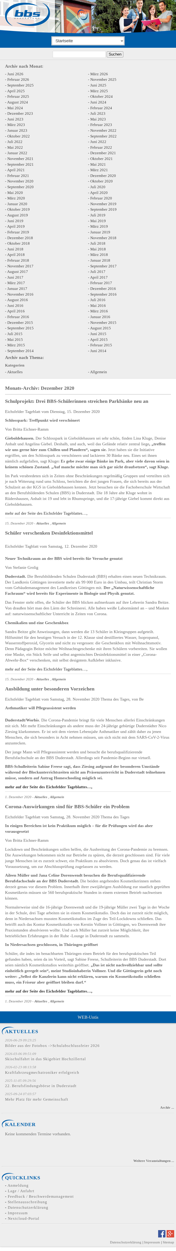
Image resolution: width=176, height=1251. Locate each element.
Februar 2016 (18, 317)
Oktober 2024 (101, 96)
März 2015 (16, 345)
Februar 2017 (101, 283)
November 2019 (103, 204)
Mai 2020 (15, 193)
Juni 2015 (98, 334)
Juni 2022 (98, 142)
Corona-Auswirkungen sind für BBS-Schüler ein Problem (67, 806)
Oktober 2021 (101, 159)
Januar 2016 (100, 317)
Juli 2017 (97, 271)
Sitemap (168, 1242)
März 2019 (99, 226)
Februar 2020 (101, 198)
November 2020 (20, 181)
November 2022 (103, 130)
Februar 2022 (101, 147)
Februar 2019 (18, 232)
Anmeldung (18, 1185)
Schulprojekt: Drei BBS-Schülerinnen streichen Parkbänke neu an (76, 401)
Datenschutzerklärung (28, 1207)
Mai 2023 (98, 119)
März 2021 (99, 170)
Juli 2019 (97, 215)
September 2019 (103, 209)
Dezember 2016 (103, 288)
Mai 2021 (98, 164)
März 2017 (16, 283)
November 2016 (20, 294)
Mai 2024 (15, 108)
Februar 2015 (101, 345)
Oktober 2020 (101, 181)
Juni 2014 (98, 351)
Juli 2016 (97, 300)
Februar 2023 (101, 125)
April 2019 (16, 226)
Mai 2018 (98, 249)
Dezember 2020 (103, 176)
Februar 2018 (18, 260)
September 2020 (20, 187)
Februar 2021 (18, 176)
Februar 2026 (18, 79)
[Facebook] (161, 1236)
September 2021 (20, 164)
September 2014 (20, 351)
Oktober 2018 (18, 243)
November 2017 (20, 266)
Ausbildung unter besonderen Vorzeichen (49, 689)
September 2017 (103, 266)
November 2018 (103, 238)
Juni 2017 (15, 277)
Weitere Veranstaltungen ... (153, 1161)
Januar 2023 (17, 130)
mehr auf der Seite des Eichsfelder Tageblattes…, (46, 513)
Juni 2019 (15, 221)
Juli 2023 (97, 113)
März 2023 (16, 125)
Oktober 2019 (18, 209)
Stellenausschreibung (27, 1202)
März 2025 (99, 91)
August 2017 (17, 271)
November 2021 (20, 159)
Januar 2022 (17, 153)
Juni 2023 (15, 119)
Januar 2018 (100, 260)
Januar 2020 (17, 204)
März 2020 (16, 198)
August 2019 (17, 215)
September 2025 (20, 85)
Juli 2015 (14, 334)
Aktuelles (15, 372)
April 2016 (16, 311)
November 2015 (103, 322)
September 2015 (20, 328)
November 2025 (103, 79)
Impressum (18, 1213)
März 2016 (99, 311)
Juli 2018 (97, 243)
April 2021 (16, 170)
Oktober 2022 (18, 136)
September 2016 (103, 294)
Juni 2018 (15, 249)
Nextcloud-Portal (23, 1218)
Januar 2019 (100, 232)
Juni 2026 (15, 74)
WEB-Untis (88, 1017)
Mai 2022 (15, 147)
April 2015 (99, 339)
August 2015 (100, 328)
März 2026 (99, 74)
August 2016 (17, 300)
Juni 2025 (98, 85)
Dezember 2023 (20, 113)
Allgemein (98, 372)
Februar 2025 (18, 96)
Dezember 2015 (20, 322)
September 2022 (103, 136)
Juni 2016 (15, 305)
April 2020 (99, 193)
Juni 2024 (98, 102)
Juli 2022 (14, 142)
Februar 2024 (101, 108)
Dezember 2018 (20, 238)
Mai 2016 (98, 305)
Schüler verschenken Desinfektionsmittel (49, 533)
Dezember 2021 (103, 153)
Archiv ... (167, 1107)
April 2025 (16, 91)
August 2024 (17, 102)
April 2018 (16, 254)
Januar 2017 (17, 288)
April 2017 (99, 277)
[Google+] (170, 1236)
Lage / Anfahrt (21, 1191)
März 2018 (99, 254)
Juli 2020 (97, 187)
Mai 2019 (98, 221)
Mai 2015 (15, 339)
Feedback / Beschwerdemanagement (41, 1196)
